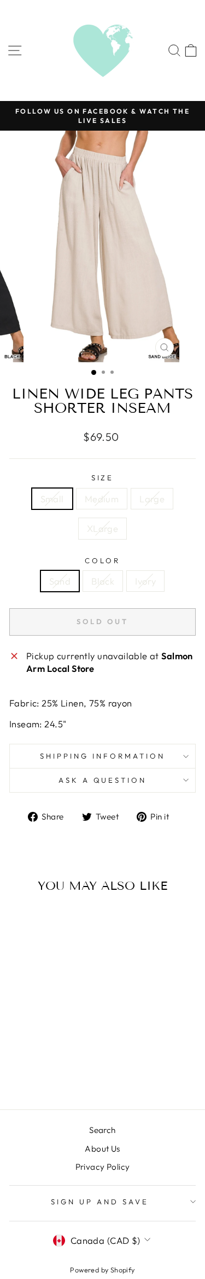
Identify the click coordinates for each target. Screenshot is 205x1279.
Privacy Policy (102, 1167)
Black (102, 581)
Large (152, 498)
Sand (60, 581)
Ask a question (102, 780)
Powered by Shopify (102, 1269)
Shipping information (102, 755)
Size (102, 477)
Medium (102, 498)
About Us (102, 1148)
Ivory (145, 581)
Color (102, 560)
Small (52, 498)
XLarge (102, 528)
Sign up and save (100, 1201)
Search (102, 1130)
